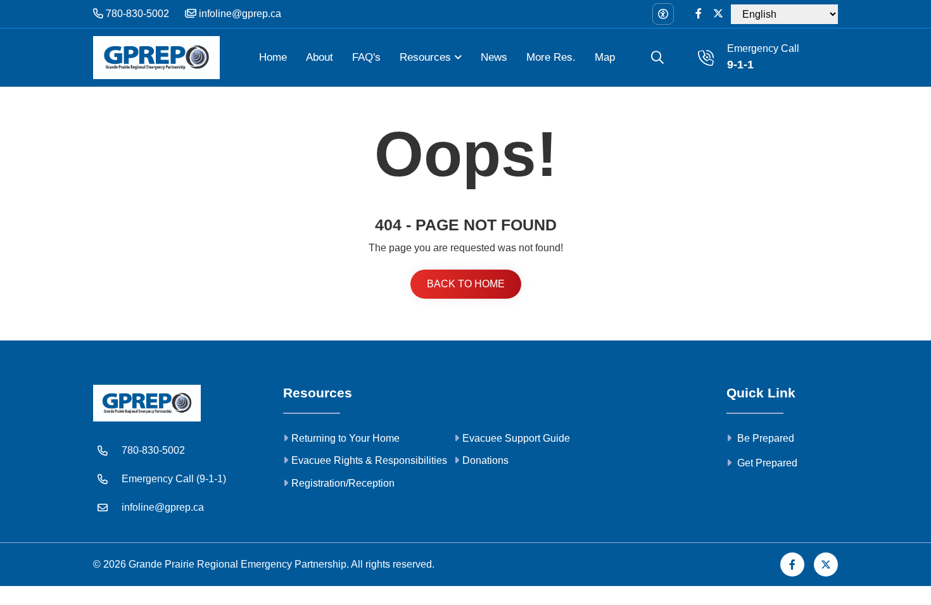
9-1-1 (740, 64)
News (494, 57)
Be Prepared (764, 438)
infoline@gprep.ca (238, 13)
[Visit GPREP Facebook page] (698, 14)
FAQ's (366, 57)
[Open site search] (657, 58)
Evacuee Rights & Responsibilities (369, 460)
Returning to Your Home (345, 438)
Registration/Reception (343, 483)
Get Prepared (766, 463)
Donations (485, 460)
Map (605, 57)
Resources (425, 57)
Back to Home (466, 283)
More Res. (551, 57)
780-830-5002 (136, 13)
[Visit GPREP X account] (718, 14)
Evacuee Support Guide (516, 438)
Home (273, 57)
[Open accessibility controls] (663, 14)
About (319, 57)
